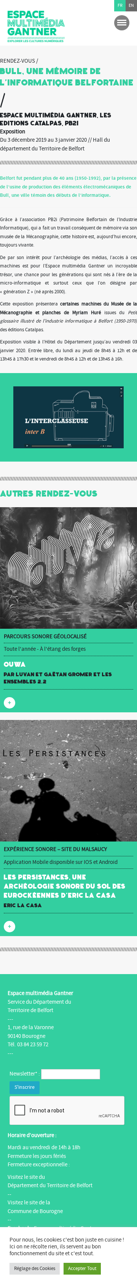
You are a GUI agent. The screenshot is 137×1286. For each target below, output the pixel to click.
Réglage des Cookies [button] (34, 1268)
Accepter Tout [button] (82, 1268)
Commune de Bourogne (35, 1211)
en (131, 5)
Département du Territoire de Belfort (50, 1185)
